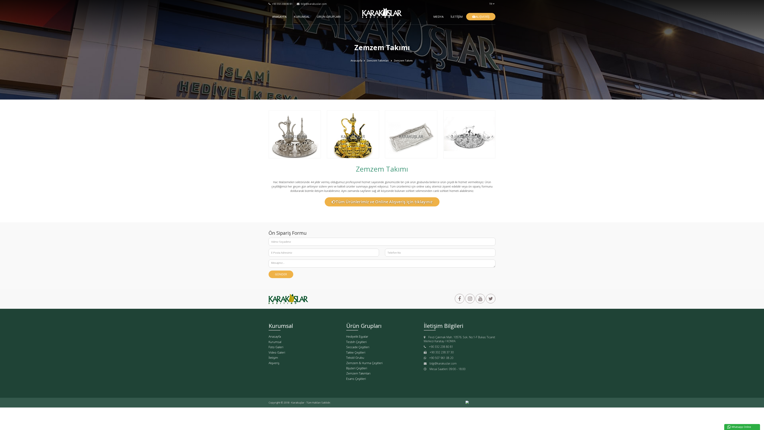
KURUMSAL (302, 17)
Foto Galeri (276, 347)
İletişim (273, 358)
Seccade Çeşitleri (357, 347)
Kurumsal (275, 342)
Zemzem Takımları (378, 60)
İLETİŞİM (457, 17)
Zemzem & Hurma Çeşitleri (364, 363)
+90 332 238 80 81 (281, 4)
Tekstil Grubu (355, 358)
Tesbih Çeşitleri (356, 342)
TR (491, 4)
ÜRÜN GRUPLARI (329, 17)
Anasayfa (356, 60)
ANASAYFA (279, 17)
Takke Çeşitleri (355, 352)
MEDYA (438, 17)
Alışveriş (274, 363)
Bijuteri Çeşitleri (356, 368)
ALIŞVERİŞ (482, 17)
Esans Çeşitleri (356, 379)
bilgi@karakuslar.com (313, 4)
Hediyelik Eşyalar (357, 336)
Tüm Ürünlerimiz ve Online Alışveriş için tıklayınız (384, 201)
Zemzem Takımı (403, 60)
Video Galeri (277, 352)
